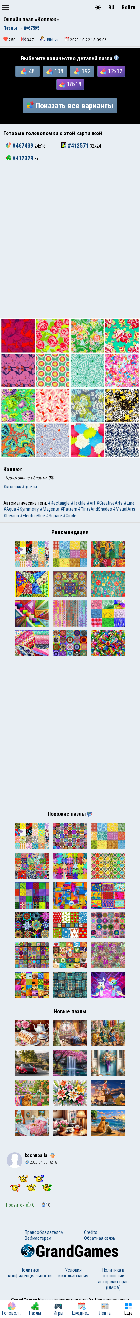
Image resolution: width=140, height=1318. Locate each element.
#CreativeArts (109, 503)
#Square (54, 516)
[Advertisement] (70, 244)
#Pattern (68, 509)
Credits (90, 1232)
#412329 (23, 158)
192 (86, 71)
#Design (11, 516)
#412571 (78, 145)
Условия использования (73, 1273)
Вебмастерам (38, 1238)
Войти (128, 7)
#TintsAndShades (95, 509)
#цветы (29, 487)
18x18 (74, 84)
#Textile (78, 503)
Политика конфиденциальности (30, 1273)
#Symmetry (28, 509)
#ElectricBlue (32, 516)
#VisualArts (124, 509)
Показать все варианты (74, 105)
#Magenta (49, 509)
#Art (91, 503)
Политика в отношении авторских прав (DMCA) (113, 1279)
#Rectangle (59, 503)
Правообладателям (44, 1232)
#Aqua (9, 509)
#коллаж (12, 487)
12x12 (115, 71)
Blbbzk (53, 39)
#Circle (69, 516)
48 (32, 71)
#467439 (23, 145)
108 (58, 71)
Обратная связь (99, 1238)
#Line (129, 503)
